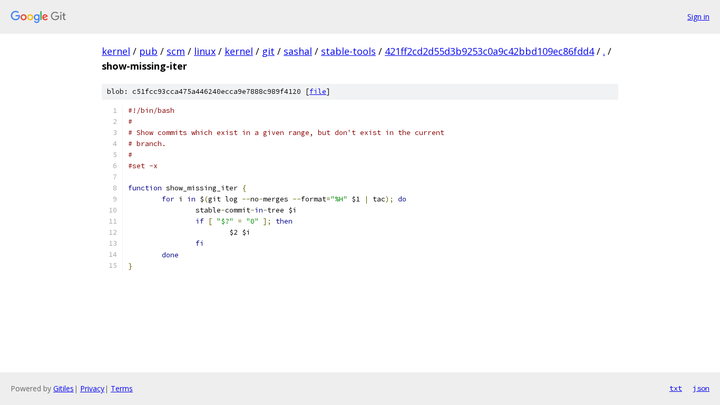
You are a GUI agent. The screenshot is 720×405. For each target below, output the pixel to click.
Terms (122, 388)
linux (205, 51)
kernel (116, 51)
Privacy (92, 388)
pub (148, 51)
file (317, 91)
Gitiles (63, 388)
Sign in (698, 17)
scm (176, 51)
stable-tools (348, 51)
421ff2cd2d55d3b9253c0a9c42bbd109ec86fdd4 (489, 51)
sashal (298, 51)
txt (675, 388)
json (701, 388)
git (268, 51)
